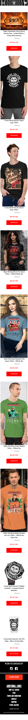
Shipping (14, 701)
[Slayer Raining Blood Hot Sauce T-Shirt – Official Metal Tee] (14, 250)
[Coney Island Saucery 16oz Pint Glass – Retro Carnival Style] (14, 624)
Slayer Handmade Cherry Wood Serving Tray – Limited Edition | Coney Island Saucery (14, 33)
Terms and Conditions (14, 695)
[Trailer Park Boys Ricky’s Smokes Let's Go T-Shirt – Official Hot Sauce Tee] (14, 500)
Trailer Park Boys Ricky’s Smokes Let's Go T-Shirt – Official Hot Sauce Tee (14, 535)
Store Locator (14, 704)
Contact (14, 698)
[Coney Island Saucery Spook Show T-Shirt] (14, 174)
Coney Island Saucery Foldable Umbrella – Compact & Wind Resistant (14, 588)
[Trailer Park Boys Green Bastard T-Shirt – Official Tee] (14, 413)
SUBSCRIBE (14, 677)
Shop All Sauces (14, 689)
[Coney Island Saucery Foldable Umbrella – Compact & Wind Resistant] (14, 571)
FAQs (14, 692)
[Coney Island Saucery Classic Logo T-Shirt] (14, 87)
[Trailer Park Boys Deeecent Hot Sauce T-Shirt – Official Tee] (14, 326)
